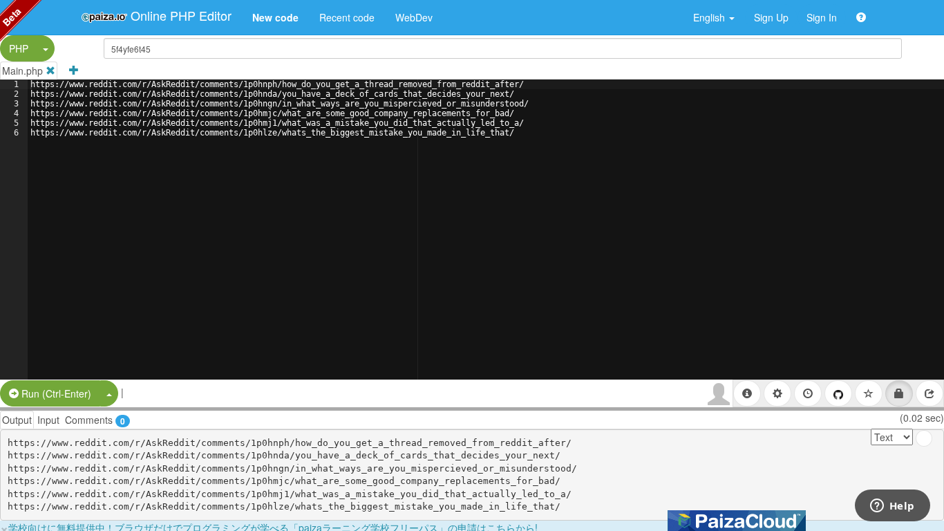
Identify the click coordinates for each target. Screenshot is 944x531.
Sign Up (771, 17)
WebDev (414, 17)
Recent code (347, 17)
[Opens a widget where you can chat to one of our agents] (892, 507)
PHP (18, 48)
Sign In (821, 17)
